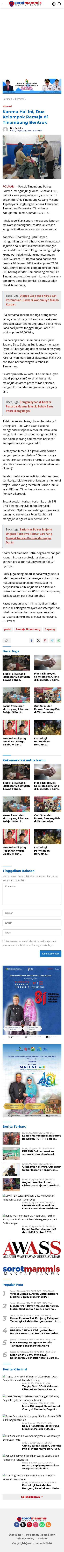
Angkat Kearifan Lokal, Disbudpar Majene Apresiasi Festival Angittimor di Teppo (40, 1184)
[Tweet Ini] (38, 640)
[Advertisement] (32, 42)
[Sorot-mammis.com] (25, 4)
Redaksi (43, 1538)
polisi (7, 629)
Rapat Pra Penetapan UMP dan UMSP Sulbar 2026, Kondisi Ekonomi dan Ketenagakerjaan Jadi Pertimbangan (39, 1231)
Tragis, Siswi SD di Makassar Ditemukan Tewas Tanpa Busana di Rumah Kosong (16, 677)
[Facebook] (16, 1525)
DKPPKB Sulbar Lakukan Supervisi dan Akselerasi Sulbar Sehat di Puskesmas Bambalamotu (40, 1153)
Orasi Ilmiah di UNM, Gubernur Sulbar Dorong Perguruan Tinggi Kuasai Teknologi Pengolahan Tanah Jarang (41, 1168)
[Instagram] (35, 1525)
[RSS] (48, 1525)
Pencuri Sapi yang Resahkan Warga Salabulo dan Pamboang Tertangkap (14, 741)
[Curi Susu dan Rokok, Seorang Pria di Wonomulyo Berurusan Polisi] (48, 695)
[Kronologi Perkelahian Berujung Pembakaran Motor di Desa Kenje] (48, 727)
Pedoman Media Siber (40, 1534)
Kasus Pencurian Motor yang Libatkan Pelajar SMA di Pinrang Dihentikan (16, 709)
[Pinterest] (29, 1525)
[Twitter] (23, 1525)
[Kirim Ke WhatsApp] (58, 640)
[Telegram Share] (52, 640)
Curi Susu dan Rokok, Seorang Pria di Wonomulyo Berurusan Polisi (47, 709)
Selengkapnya (30, 1496)
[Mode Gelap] (54, 4)
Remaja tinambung (28, 629)
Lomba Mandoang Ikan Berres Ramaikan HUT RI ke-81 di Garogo (41, 1137)
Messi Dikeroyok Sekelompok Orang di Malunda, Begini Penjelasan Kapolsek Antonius (47, 676)
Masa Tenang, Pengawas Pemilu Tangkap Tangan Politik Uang (31, 1344)
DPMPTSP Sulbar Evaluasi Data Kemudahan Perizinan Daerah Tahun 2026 (40, 1207)
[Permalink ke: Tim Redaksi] (5, 129)
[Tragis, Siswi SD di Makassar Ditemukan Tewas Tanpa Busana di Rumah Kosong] (16, 662)
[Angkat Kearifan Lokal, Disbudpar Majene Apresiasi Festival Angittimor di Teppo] (11, 1184)
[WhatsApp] (42, 1525)
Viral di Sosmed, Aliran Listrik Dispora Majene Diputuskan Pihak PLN (34, 1295)
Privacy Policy (25, 1538)
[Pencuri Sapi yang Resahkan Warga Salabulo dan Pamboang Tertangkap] (16, 727)
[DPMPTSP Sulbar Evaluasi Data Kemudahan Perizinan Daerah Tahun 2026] (32, 1198)
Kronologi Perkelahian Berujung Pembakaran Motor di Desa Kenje (46, 741)
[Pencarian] (59, 4)
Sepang (50, 629)
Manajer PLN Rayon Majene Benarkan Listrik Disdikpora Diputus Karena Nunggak (34, 1307)
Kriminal (7, 106)
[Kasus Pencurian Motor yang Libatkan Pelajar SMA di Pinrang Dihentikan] (16, 695)
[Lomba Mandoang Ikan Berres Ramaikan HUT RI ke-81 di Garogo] (11, 1138)
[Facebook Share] (31, 640)
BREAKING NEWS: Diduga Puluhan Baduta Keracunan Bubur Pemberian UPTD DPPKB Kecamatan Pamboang (34, 1332)
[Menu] (5, 4)
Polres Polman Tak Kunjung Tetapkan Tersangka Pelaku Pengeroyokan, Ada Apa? (35, 1320)
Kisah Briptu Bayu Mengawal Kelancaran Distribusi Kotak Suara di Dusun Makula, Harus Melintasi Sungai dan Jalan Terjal (35, 1356)
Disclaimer (16, 1534)
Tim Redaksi (16, 128)
